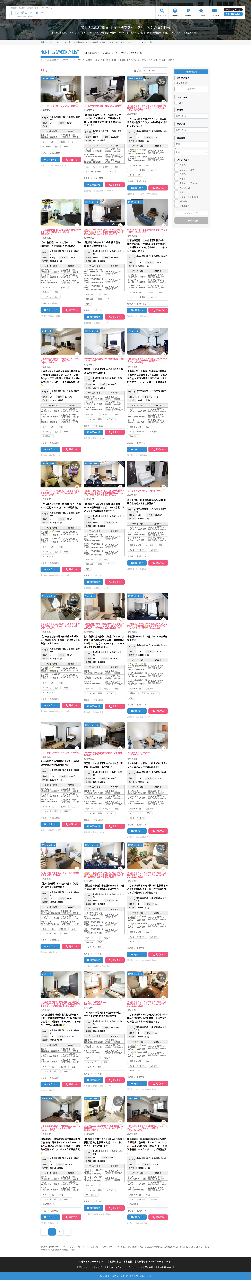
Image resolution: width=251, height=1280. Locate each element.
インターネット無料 (189, 196)
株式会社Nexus (142, 316)
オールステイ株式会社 (58, 165)
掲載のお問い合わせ (165, 1267)
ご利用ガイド (214, 15)
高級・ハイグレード (189, 183)
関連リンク (82, 1267)
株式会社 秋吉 (54, 455)
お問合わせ (51, 159)
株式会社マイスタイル (101, 322)
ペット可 (184, 178)
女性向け (184, 165)
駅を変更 (191, 89)
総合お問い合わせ (233, 14)
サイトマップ (96, 1267)
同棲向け (184, 174)
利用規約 (109, 1267)
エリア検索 (162, 15)
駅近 (182, 192)
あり (181, 102)
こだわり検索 (201, 15)
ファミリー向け (187, 169)
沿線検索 (175, 15)
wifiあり (183, 201)
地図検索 (188, 15)
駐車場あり (185, 205)
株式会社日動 (54, 316)
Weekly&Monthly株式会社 (146, 193)
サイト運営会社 (146, 1267)
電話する (73, 159)
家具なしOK (185, 187)
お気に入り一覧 (234, 9)
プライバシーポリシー (125, 1267)
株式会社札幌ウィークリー (103, 190)
